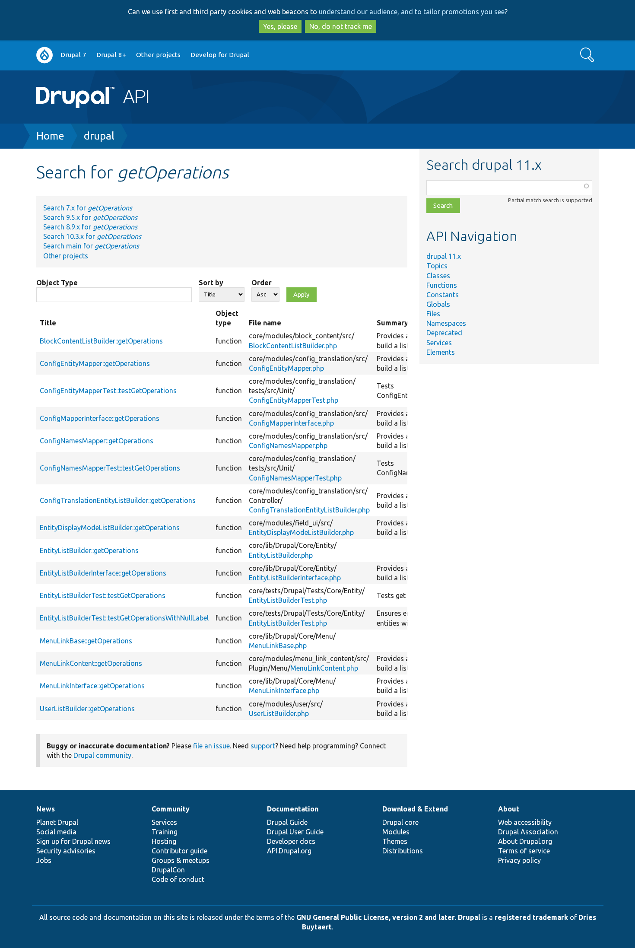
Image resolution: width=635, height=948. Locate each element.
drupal (99, 136)
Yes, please (280, 26)
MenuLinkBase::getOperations (86, 641)
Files (433, 314)
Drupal (469, 917)
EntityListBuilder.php (281, 555)
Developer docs (291, 841)
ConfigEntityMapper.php (286, 368)
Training (165, 832)
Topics (437, 266)
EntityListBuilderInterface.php (295, 578)
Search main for (91, 246)
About (508, 809)
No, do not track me (340, 26)
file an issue (211, 746)
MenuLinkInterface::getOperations (92, 686)
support (263, 746)
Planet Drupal (57, 822)
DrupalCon (168, 870)
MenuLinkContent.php (324, 668)
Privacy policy (519, 860)
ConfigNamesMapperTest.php (295, 478)
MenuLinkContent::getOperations (91, 663)
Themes (394, 841)
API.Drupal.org (289, 851)
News (45, 809)
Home (50, 136)
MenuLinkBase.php (278, 645)
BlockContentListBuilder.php (293, 346)
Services (439, 343)
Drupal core (400, 822)
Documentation (292, 809)
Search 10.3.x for (92, 236)
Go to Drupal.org (44, 55)
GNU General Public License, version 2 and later (375, 917)
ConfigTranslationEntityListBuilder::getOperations (118, 500)
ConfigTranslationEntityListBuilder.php (309, 510)
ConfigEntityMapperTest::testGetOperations (108, 390)
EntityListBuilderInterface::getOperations (103, 573)
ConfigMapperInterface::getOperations (99, 418)
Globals (438, 304)
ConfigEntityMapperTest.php (293, 400)
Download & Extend (415, 809)
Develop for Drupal (219, 54)
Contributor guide (179, 851)
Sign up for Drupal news (73, 841)
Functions (441, 285)
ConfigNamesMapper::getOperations (96, 441)
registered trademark (531, 917)
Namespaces (446, 323)
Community (171, 809)
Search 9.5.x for (90, 217)
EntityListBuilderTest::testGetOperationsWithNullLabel (124, 618)
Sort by (211, 282)
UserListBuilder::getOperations (87, 709)
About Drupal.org (525, 841)
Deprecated (444, 333)
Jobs (43, 860)
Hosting (164, 841)
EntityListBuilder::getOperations (89, 550)
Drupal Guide (287, 822)
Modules (396, 832)
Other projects (158, 54)
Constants (442, 295)
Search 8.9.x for (90, 227)
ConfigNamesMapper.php (288, 445)
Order (261, 282)
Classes (438, 276)
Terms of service (524, 851)
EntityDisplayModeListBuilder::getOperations (110, 527)
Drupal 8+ (111, 54)
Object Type (57, 282)
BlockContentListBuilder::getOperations (101, 341)
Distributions (402, 851)
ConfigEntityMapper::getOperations (95, 363)
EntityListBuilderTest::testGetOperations (102, 595)
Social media (56, 832)
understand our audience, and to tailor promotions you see (412, 12)
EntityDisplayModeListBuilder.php (301, 532)
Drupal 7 (73, 54)
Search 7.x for (87, 208)
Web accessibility (525, 822)
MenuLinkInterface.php (284, 690)
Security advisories (65, 851)
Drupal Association (528, 832)
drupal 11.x (443, 256)
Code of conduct (178, 879)
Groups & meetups (181, 860)
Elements (440, 352)
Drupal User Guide (295, 832)
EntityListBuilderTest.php (288, 600)
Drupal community (102, 755)
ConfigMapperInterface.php (291, 423)
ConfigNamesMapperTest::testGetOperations (110, 468)
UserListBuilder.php (279, 713)
